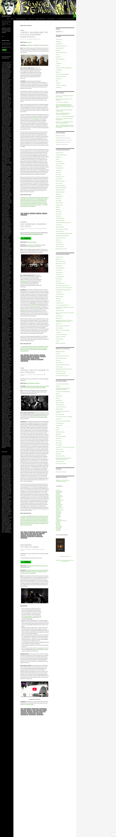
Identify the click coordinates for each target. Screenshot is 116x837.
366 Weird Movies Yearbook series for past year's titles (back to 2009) (65, 561)
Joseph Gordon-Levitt (44, 386)
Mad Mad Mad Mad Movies (61, 187)
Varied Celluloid (59, 242)
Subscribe (4, 49)
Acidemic (57, 159)
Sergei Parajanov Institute (60, 371)
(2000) (7, 280)
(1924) (7, 270)
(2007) (8, 297)
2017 (22, 213)
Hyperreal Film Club (59, 302)
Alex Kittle (58, 393)
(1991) (7, 88)
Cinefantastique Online (60, 267)
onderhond (58, 209)
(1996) (4, 357)
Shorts (57, 80)
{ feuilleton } (58, 386)
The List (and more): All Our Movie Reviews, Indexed (65, 18)
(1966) (6, 76)
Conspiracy (42, 355)
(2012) (5, 105)
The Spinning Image (59, 338)
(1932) (4, 423)
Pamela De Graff (59, 495)
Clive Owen (42, 45)
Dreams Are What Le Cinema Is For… (63, 285)
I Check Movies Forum (60, 423)
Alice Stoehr (58, 522)
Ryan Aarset (58, 490)
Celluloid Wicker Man (60, 404)
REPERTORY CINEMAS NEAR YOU (40, 18)
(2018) (9, 489)
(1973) (4, 79)
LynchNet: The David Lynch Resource (63, 364)
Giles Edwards (58, 501)
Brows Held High (59, 265)
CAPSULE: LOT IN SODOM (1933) (62, 114)
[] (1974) (6, 470)
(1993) (5, 85)
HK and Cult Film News (60, 181)
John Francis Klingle (59, 509)
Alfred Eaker (58, 498)
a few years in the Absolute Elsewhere (63, 391)
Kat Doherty (58, 497)
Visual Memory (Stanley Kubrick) (62, 375)
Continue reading (30, 704)
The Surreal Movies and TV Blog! (62, 229)
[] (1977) (8, 229)
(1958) (9, 423)
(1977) (9, 62)
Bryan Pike (58, 517)
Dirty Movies (58, 281)
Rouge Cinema (58, 323)
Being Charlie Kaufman (60, 351)
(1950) (8, 314)
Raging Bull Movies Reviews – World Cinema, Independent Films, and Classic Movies (64, 321)
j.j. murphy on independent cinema (62, 305)
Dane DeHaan (29, 45)
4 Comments (38, 39)
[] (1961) (6, 263)
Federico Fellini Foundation (61, 358)
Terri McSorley (58, 512)
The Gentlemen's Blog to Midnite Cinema (63, 222)
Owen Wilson (32, 246)
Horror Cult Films (59, 183)
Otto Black (58, 493)
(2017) (4, 295)
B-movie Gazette (59, 161)
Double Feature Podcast (60, 283)
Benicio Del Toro (33, 305)
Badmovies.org (58, 259)
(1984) (6, 69)
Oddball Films (58, 434)
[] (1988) (6, 75)
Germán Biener (59, 492)
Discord (57, 137)
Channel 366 (58, 56)
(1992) (5, 89)
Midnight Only (58, 194)
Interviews (58, 65)
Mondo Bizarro (59, 198)
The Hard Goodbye (28, 616)
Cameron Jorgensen (59, 507)
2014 (22, 355)
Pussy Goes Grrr (59, 440)
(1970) (8, 121)
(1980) (5, 78)
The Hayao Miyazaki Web (60, 373)
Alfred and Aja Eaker (60, 500)
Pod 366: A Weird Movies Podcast (62, 74)
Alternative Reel (59, 395)
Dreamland (58, 353)
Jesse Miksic (58, 514)
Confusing (37, 355)
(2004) (4, 62)
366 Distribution (59, 39)
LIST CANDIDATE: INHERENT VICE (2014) (33, 225)
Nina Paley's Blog (59, 366)
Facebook (57, 140)
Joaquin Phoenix (29, 244)
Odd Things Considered (60, 431)
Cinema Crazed (59, 270)
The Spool (58, 341)
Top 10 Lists (58, 83)
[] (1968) (6, 153)
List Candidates (59, 69)
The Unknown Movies (60, 231)
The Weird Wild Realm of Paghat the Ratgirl (64, 233)
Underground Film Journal (61, 237)
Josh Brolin (43, 244)
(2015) (6, 173)
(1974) (5, 195)
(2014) (7, 157)
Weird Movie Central (60, 244)
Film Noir (26, 533)
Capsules (22, 30)
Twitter (57, 142)
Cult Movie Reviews (59, 167)
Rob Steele (58, 521)
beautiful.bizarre (59, 400)
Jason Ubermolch (59, 526)
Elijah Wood (39, 571)
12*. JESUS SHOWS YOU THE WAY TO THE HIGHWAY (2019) (64, 122)
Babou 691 (58, 398)
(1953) (5, 204)
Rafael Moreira (58, 513)
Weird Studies (58, 453)
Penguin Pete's (58, 438)
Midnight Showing (59, 196)
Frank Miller (37, 383)
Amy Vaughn (58, 528)
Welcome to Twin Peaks (60, 455)
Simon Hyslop (58, 506)
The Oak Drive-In (59, 224)
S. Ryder (57, 518)
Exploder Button (59, 178)
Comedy (31, 355)
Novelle (57, 429)
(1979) (7, 377)
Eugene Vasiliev (59, 527)
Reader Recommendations (61, 76)
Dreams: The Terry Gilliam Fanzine (62, 355)
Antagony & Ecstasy (59, 257)
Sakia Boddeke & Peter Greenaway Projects (64, 369)
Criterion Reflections (60, 276)
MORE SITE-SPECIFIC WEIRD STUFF (20, 18)
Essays (57, 61)
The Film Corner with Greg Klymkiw (62, 330)
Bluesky (57, 135)
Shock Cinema (58, 213)
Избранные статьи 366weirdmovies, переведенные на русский (63, 481)
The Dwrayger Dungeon (60, 220)
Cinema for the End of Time (61, 406)
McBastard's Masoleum (60, 189)
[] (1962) (6, 184)
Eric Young (58, 530)
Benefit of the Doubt (59, 402)
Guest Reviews (58, 63)
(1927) (5, 289)
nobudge (57, 427)
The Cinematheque (59, 327)
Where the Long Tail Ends (60, 343)
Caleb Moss (58, 515)
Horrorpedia (58, 300)
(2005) (7, 367)
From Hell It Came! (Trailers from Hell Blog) (64, 416)
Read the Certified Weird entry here (35, 234)
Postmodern (33, 359)
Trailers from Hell (59, 449)
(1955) (6, 304)
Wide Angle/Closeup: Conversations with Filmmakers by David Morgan (63, 459)
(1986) (8, 257)
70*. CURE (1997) (65, 102)
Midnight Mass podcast (60, 192)
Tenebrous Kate (59, 442)
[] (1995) (6, 127)
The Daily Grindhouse (60, 218)
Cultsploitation (59, 170)
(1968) (6, 216)
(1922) (4, 308)
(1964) (7, 259)
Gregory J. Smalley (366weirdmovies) (36, 228)
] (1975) (10, 497)
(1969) (8, 194)
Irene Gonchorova (59, 504)
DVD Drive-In (58, 172)
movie (40, 294)
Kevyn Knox (58, 510)
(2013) (8, 175)
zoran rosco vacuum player (61, 463)
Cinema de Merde (59, 272)
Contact (12, 18)
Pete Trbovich (58, 525)
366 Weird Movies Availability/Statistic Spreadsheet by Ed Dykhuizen (63, 389)
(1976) (6, 77)
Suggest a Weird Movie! (51, 18)
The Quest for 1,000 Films (60, 336)
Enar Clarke (58, 494)
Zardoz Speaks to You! (60, 461)
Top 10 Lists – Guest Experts (61, 85)
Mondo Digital (58, 200)
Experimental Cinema (60, 176)
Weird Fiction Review (60, 451)
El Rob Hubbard (59, 505)
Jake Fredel (58, 502)
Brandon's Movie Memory (60, 261)
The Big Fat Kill (36, 616)
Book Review (58, 50)
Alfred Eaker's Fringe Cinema (61, 45)
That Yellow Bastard (26, 617)
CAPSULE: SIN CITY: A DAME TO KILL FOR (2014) (34, 371)
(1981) (7, 330)
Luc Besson (29, 42)
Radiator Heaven (59, 318)
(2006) (7, 317)
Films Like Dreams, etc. (60, 294)
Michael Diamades (59, 496)
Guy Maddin (58, 360)
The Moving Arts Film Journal (61, 334)
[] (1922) (6, 215)
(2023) (6, 503)
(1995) (6, 247)
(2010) (7, 104)
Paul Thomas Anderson (31, 242)
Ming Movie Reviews (60, 310)
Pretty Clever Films (59, 315)
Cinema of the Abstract (60, 163)
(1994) (6, 217)
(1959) (7, 352)
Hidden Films (58, 298)
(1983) (6, 192)
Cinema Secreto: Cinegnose (61, 471)
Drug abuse (23, 356)
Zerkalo (8, 497)
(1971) (6, 130)
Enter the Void (58, 174)
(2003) (4, 159)
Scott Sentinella (59, 519)
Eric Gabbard (58, 503)
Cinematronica (58, 274)
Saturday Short (58, 78)
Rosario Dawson (33, 571)
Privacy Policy (31, 18)
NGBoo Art (58, 207)
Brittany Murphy (26, 573)
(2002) (8, 116)
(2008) (6, 369)
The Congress (7, 472)
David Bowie (33, 187)
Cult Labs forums (59, 165)
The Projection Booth (60, 226)
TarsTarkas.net (58, 216)
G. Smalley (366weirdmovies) (61, 520)
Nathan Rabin (46, 495)
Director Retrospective (60, 59)
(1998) (8, 324)
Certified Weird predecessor (39, 414)
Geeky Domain (58, 418)
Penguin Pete (58, 118)
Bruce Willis (36, 118)
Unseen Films (58, 240)
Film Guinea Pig (59, 291)
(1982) (5, 199)
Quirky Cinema (59, 211)
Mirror (6, 497)
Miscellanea (58, 72)
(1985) (7, 115)
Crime (22, 533)
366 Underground (59, 43)
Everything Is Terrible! (60, 414)
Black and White (35, 708)
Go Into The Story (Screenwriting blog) (63, 421)
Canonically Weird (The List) (61, 52)
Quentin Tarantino (44, 565)
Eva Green (28, 387)
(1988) (6, 73)
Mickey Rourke (29, 386)
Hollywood (39, 213)
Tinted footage (24, 537)
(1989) (6, 137)
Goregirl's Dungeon (59, 296)
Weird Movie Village (59, 246)
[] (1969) (6, 221)
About (8, 18)
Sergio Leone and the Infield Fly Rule (62, 325)
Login (3, 36)
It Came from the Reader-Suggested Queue (64, 67)
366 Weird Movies (6, 16)
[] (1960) (7, 224)
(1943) (6, 288)
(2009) (5, 176)
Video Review (58, 87)
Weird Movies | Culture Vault (61, 248)
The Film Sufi (58, 332)
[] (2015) (6, 458)
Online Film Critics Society (61, 436)
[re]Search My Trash (59, 152)
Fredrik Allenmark (59, 491)
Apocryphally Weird (59, 48)
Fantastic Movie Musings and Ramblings (63, 289)
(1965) (5, 325)
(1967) (7, 431)
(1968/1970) (6, 319)
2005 (22, 708)
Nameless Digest (59, 425)
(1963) (4, 63)
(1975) (8, 232)
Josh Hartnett (33, 573)
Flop (31, 533)
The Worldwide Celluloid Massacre (62, 235)
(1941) (8, 219)
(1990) (4, 82)
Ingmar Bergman (59, 362)
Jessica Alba (22, 387)
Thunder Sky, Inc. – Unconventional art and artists (65, 447)
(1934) (7, 282)
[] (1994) (6, 123)
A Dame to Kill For (40, 648)
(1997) (5, 117)
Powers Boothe (36, 386)
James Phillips (58, 516)
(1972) (5, 211)
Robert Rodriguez (30, 383)
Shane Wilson (31, 39)
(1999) (9, 402)
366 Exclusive (58, 41)
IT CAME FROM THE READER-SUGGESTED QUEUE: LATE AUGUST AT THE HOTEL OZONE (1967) (65, 106)
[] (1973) (6, 251)
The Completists (59, 445)
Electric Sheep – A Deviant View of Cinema (64, 287)
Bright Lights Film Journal (60, 263)
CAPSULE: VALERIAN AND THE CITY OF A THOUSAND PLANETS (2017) (34, 34)
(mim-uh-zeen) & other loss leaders (62, 383)
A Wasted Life (58, 157)
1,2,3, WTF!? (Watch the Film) (61, 154)
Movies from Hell (59, 205)
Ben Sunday (58, 524)
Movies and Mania (59, 202)
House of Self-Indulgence (60, 185)
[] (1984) (7, 265)
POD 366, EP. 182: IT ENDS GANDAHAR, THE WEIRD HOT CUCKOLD (65, 126)
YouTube (57, 144)
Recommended (40, 359)
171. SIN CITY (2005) (29, 547)
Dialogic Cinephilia (59, 408)
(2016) (6, 513)
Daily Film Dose (59, 278)
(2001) (4, 122)
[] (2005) (8, 278)
